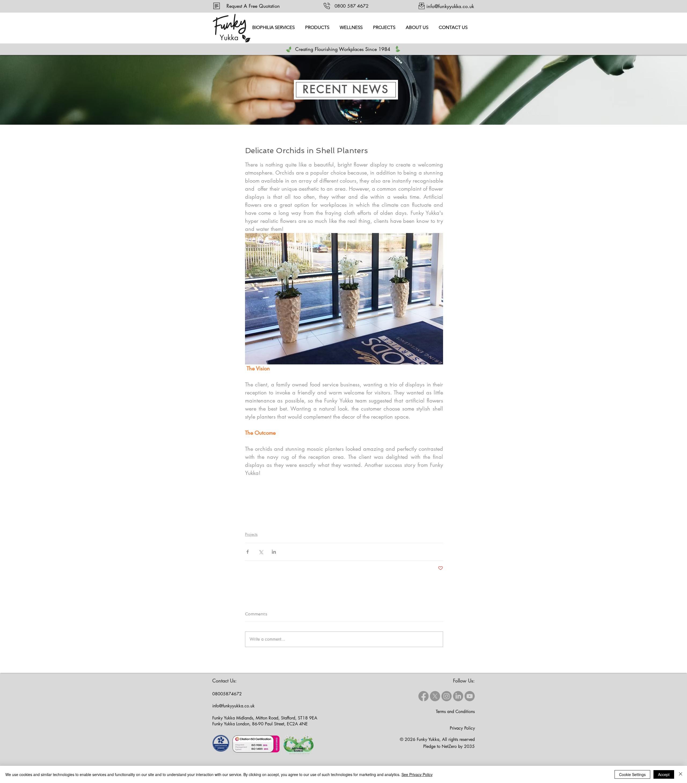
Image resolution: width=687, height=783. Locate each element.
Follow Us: (464, 680)
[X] (435, 696)
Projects (251, 534)
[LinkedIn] (458, 696)
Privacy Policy (462, 728)
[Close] (680, 774)
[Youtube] (470, 696)
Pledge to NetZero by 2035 (449, 746)
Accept (664, 774)
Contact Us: (224, 680)
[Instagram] (446, 696)
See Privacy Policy (417, 774)
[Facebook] (423, 696)
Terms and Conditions (455, 711)
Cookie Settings (632, 774)
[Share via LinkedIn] (273, 551)
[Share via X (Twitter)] (260, 551)
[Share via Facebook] (247, 551)
